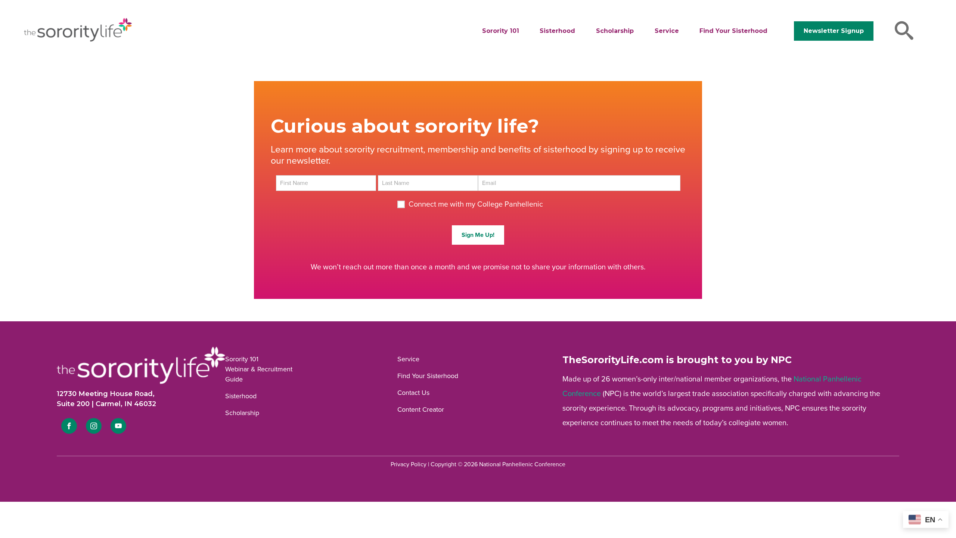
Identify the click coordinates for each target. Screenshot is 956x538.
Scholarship (615, 30)
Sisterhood (557, 30)
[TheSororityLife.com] (78, 40)
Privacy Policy (408, 464)
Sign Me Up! (478, 235)
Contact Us (413, 393)
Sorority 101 (500, 30)
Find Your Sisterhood (733, 30)
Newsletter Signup (834, 30)
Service (667, 30)
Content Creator (420, 409)
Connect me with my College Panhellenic (476, 204)
